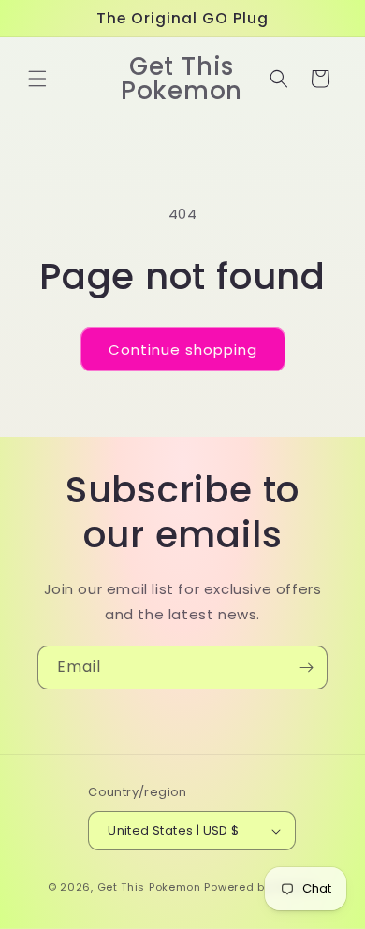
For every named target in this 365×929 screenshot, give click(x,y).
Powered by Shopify (260, 886)
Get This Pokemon (149, 886)
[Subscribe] (306, 667)
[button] (37, 78)
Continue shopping (183, 349)
